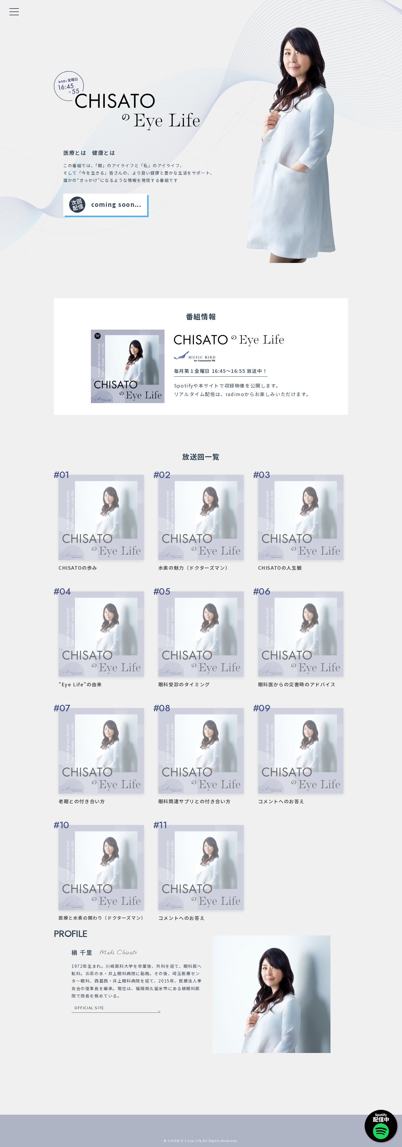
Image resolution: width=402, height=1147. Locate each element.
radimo (235, 394)
